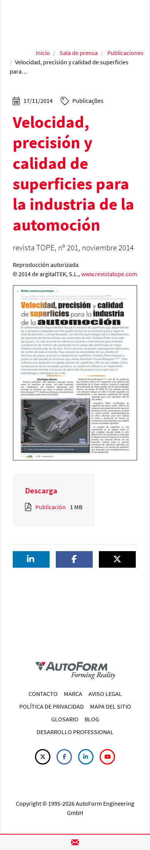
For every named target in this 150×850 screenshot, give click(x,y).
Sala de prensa (79, 53)
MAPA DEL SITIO (110, 706)
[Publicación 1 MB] (29, 507)
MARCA (73, 693)
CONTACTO (43, 693)
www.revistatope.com (109, 274)
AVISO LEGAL (105, 693)
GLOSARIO (64, 719)
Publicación (50, 507)
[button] (31, 559)
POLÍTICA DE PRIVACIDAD (51, 706)
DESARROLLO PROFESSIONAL (75, 732)
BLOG (92, 719)
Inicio (43, 53)
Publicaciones (125, 53)
